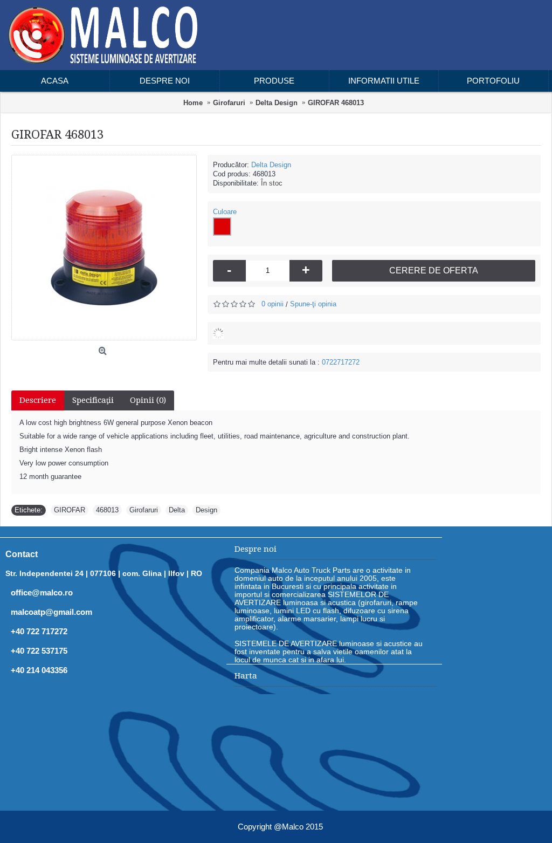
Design (206, 510)
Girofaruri (143, 510)
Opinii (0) (148, 400)
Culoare (225, 212)
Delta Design (271, 165)
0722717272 (341, 362)
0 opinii (272, 304)
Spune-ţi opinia (313, 304)
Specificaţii (93, 400)
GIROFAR (69, 510)
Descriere (37, 400)
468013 (107, 510)
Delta (177, 510)
